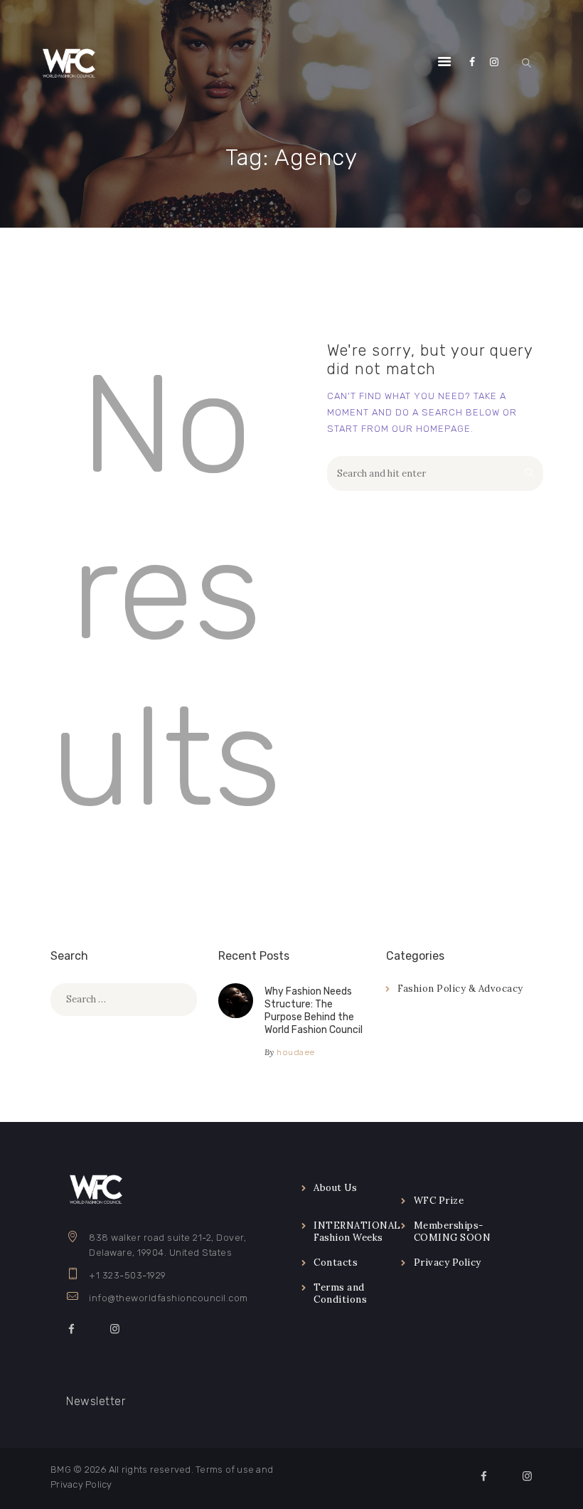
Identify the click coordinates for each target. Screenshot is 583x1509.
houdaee (296, 1052)
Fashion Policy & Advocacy (460, 989)
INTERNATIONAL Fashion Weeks (357, 1231)
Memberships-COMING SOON (452, 1231)
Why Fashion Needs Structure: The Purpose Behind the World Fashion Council (313, 1010)
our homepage (431, 428)
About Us (335, 1188)
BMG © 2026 (78, 1469)
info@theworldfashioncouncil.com (168, 1298)
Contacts (336, 1262)
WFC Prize (439, 1201)
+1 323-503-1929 (127, 1275)
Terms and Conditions (340, 1293)
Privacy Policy (447, 1262)
